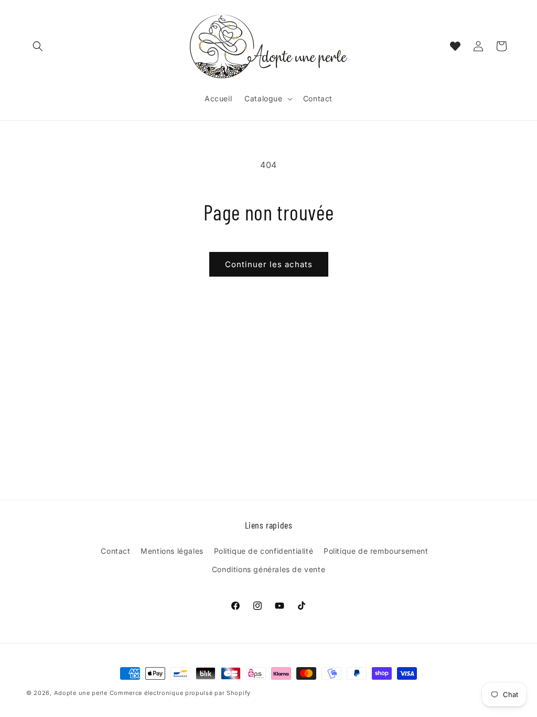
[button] (37, 46)
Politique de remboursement (376, 550)
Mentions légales (172, 550)
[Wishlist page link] (455, 46)
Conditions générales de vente (268, 569)
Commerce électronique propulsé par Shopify (180, 693)
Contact (115, 550)
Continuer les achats (269, 264)
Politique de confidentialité (264, 550)
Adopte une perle (81, 693)
